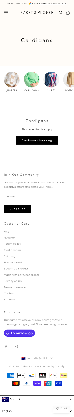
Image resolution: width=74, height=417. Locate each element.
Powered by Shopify (52, 366)
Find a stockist (13, 262)
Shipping (9, 256)
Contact (9, 293)
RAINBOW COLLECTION (53, 3)
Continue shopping (37, 140)
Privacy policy (13, 281)
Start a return (12, 250)
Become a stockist (16, 268)
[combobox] (37, 399)
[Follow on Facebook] (6, 346)
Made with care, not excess (21, 275)
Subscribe (17, 209)
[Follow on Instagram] (16, 346)
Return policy (12, 244)
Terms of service (15, 287)
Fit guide (9, 238)
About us (9, 299)
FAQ (6, 231)
